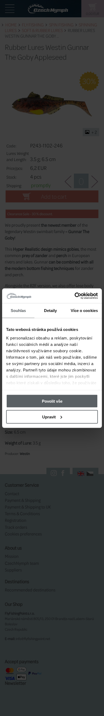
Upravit (49, 416)
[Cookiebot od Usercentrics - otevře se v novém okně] (75, 295)
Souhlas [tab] (18, 310)
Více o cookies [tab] (84, 310)
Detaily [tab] (50, 310)
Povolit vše (52, 401)
